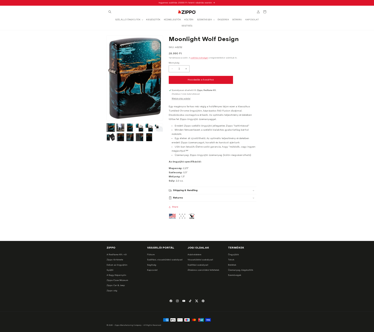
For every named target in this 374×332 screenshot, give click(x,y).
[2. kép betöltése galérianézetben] (120, 127)
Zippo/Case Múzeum (117, 280)
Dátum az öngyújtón (117, 265)
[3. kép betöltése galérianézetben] (130, 127)
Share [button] (175, 207)
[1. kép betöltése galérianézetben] (111, 127)
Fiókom (151, 255)
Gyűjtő (110, 270)
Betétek (232, 265)
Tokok (231, 260)
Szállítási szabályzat (198, 265)
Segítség (151, 265)
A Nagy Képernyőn (116, 275)
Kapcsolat (152, 270)
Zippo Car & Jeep (116, 285)
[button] (110, 12)
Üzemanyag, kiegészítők (240, 270)
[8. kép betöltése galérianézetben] (120, 137)
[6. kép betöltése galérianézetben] (159, 127)
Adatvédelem (194, 255)
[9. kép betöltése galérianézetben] (130, 137)
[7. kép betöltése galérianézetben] (111, 137)
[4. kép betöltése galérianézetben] (139, 127)
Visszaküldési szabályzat (200, 260)
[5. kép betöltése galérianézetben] (149, 127)
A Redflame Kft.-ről (117, 255)
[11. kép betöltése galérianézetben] (149, 137)
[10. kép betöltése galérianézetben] (139, 137)
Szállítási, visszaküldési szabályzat (165, 260)
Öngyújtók (233, 255)
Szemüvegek (234, 275)
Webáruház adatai (181, 99)
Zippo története (115, 260)
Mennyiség (174, 63)
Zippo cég (112, 291)
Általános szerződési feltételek (203, 270)
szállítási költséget (199, 58)
